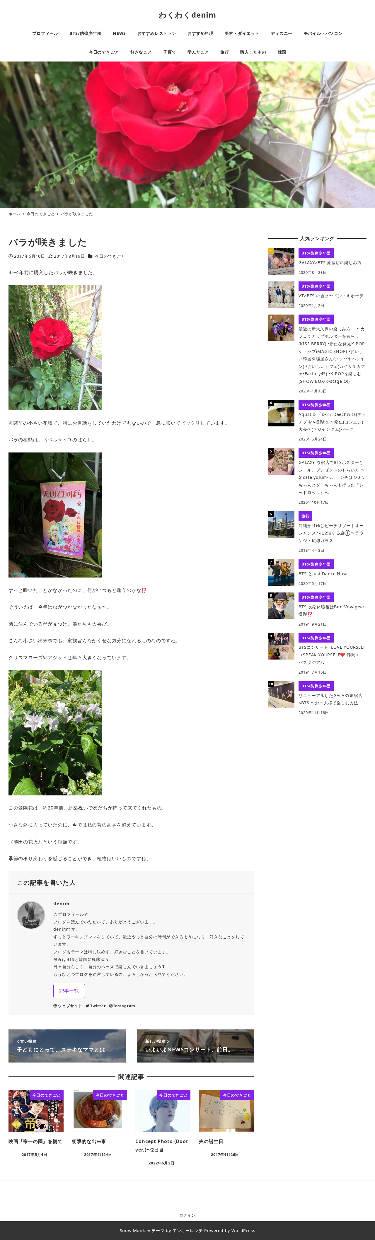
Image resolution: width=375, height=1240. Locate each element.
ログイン (187, 1215)
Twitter (98, 1005)
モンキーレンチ (188, 1230)
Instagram (124, 1005)
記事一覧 (69, 991)
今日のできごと (110, 256)
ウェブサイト (70, 1005)
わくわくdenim (187, 15)
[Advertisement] (317, 766)
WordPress (243, 1230)
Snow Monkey (135, 1230)
